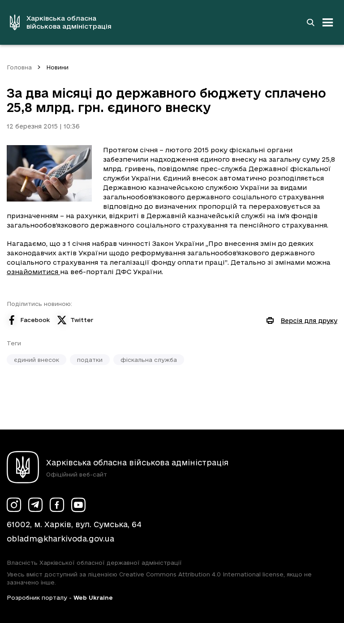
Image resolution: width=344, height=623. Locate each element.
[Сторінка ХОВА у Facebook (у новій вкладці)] (57, 505)
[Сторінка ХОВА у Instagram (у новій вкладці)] (14, 505)
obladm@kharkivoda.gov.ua (60, 538)
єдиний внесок (36, 360)
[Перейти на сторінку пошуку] (310, 22)
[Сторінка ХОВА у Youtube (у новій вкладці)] (78, 505)
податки (90, 360)
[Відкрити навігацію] (327, 22)
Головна (19, 67)
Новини (57, 67)
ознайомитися (33, 271)
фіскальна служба (148, 360)
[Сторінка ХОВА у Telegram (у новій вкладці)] (35, 505)
